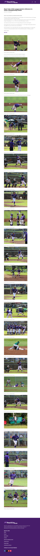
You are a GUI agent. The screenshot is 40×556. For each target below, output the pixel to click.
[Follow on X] (7, 551)
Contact (5, 537)
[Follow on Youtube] (8, 551)
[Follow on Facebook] (5, 551)
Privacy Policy (6, 543)
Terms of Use (6, 541)
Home (5, 532)
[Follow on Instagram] (10, 551)
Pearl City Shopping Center (8, 539)
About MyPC (6, 535)
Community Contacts (7, 545)
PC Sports (10, 11)
